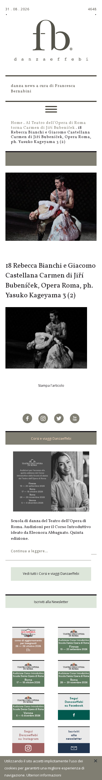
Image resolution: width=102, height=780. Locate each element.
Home (17, 123)
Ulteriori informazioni (43, 775)
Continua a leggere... (29, 551)
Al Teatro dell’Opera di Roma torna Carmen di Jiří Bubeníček (48, 125)
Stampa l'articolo (51, 385)
